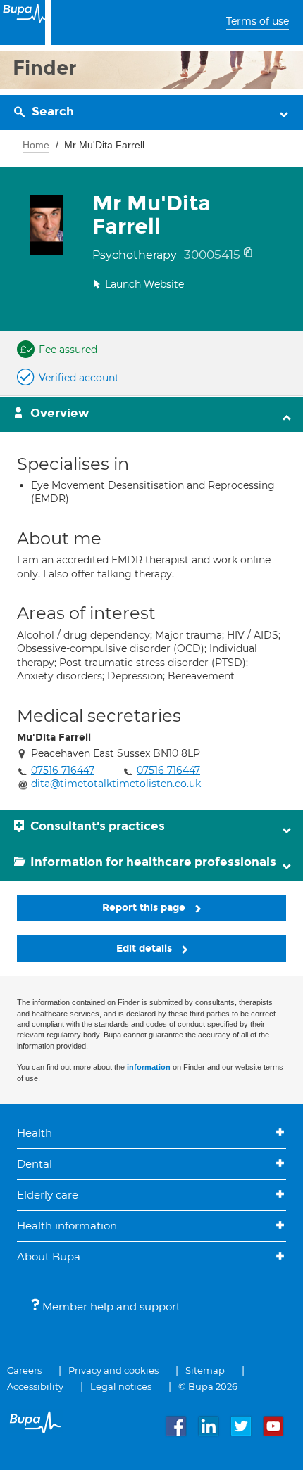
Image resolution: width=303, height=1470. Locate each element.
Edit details (145, 948)
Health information (67, 1225)
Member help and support (109, 1306)
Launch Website (144, 284)
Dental (34, 1163)
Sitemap (205, 1370)
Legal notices (121, 1386)
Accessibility (35, 1386)
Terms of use (257, 21)
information (149, 1067)
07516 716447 (62, 770)
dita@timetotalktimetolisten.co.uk (116, 783)
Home (36, 145)
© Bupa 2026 (207, 1386)
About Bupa (48, 1256)
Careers (24, 1370)
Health (34, 1132)
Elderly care (47, 1194)
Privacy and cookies (113, 1370)
